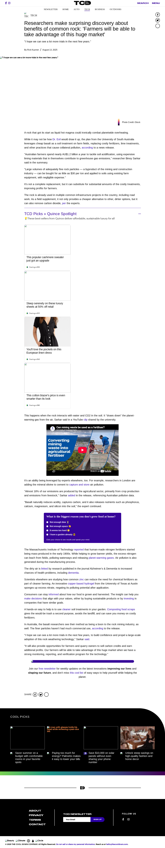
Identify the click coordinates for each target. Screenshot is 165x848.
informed (54, 594)
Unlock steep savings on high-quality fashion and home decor (139, 755)
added (71, 495)
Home (66, 9)
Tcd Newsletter (77, 814)
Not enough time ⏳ (59, 522)
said (87, 639)
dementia (73, 572)
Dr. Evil (56, 139)
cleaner (66, 609)
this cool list (76, 672)
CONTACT (37, 824)
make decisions (33, 598)
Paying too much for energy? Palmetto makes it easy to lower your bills (66, 755)
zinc (81, 579)
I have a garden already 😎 (62, 534)
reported (79, 549)
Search (143, 3)
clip (85, 419)
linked (44, 568)
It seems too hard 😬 (59, 530)
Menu (156, 3)
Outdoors (115, 9)
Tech (87, 9)
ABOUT (35, 810)
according (87, 147)
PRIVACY (36, 815)
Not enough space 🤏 (60, 526)
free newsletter (47, 668)
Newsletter (51, 9)
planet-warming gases (101, 557)
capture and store (79, 484)
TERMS (35, 819)
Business (100, 9)
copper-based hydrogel (81, 583)
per (64, 203)
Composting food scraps (121, 609)
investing (129, 598)
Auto (77, 9)
